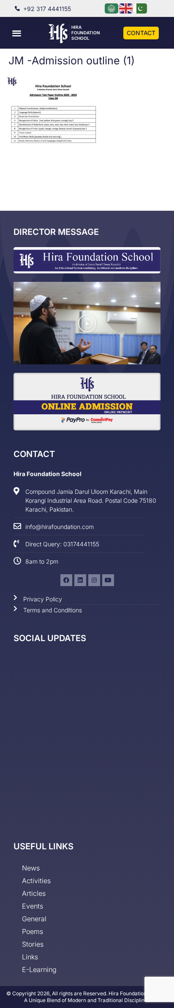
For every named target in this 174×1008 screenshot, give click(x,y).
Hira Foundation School (85, 33)
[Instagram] (94, 580)
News (31, 868)
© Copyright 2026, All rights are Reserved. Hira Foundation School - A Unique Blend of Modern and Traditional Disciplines (87, 996)
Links (30, 957)
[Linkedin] (80, 580)
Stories (33, 944)
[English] (126, 7)
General (34, 918)
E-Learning (39, 969)
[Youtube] (108, 580)
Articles (34, 893)
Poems (32, 931)
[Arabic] (112, 7)
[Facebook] (66, 580)
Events (32, 906)
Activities (36, 880)
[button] (16, 32)
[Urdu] (140, 7)
